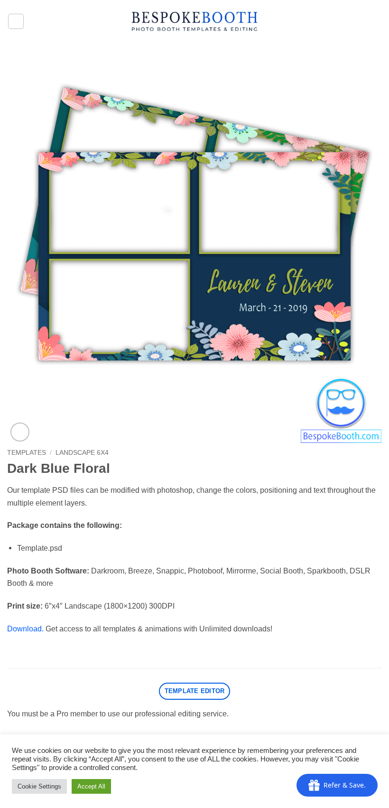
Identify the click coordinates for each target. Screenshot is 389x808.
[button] (16, 21)
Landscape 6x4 (82, 452)
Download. (25, 628)
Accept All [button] (91, 786)
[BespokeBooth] (194, 21)
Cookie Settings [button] (39, 786)
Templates (26, 452)
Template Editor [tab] (195, 691)
